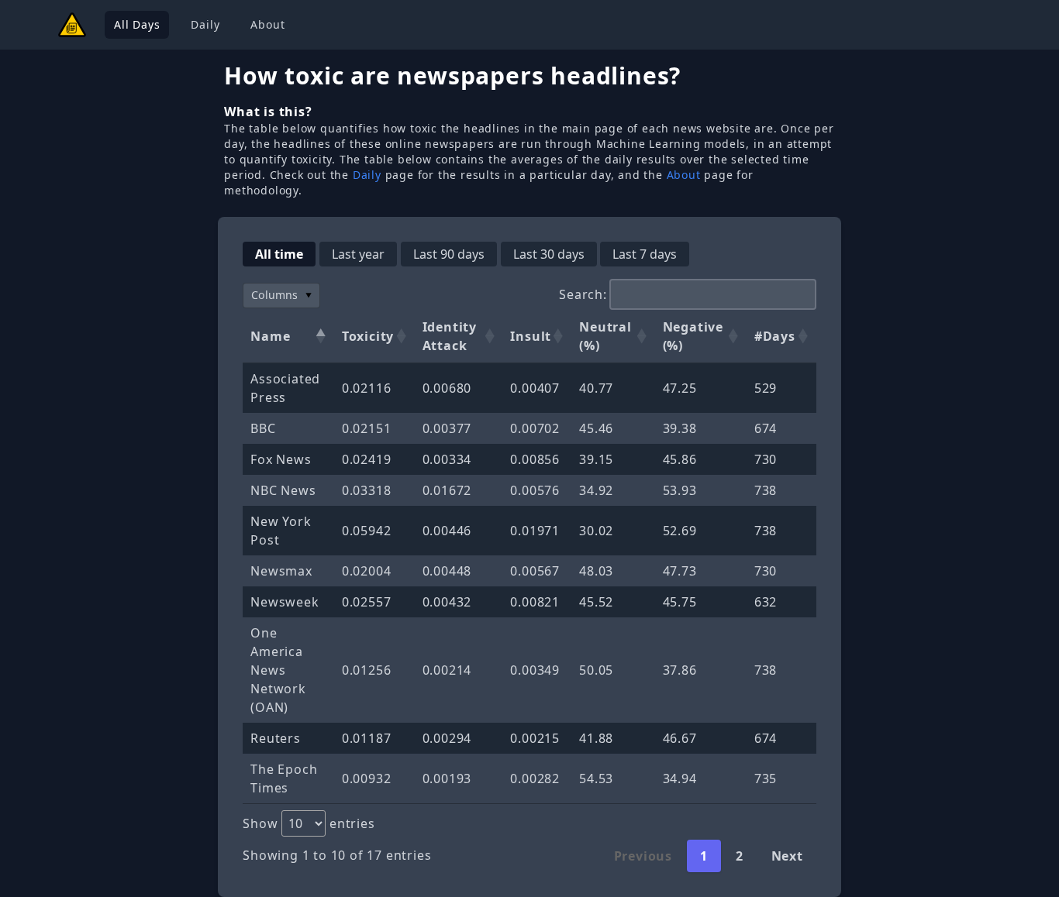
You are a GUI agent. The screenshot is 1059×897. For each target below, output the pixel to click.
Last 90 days (449, 254)
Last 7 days (644, 254)
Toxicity (368, 336)
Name (270, 336)
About (267, 24)
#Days (774, 336)
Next (787, 855)
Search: (583, 294)
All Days (137, 24)
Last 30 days (549, 254)
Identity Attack (450, 336)
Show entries (308, 823)
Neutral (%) (605, 336)
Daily (205, 24)
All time (279, 254)
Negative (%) (693, 336)
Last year (358, 254)
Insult (530, 336)
